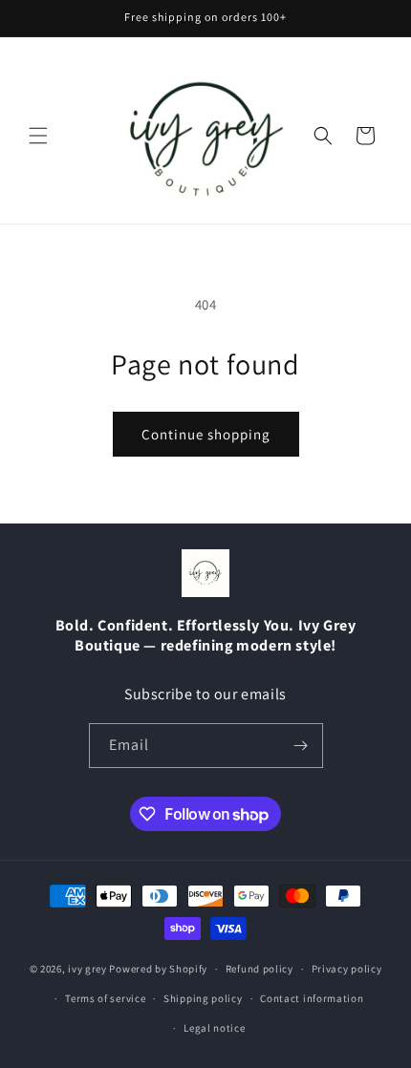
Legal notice (214, 1028)
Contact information (311, 998)
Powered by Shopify (158, 968)
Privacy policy (347, 968)
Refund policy (259, 968)
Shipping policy (203, 998)
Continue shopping (205, 434)
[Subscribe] (301, 745)
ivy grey (87, 968)
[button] (38, 136)
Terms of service (105, 998)
